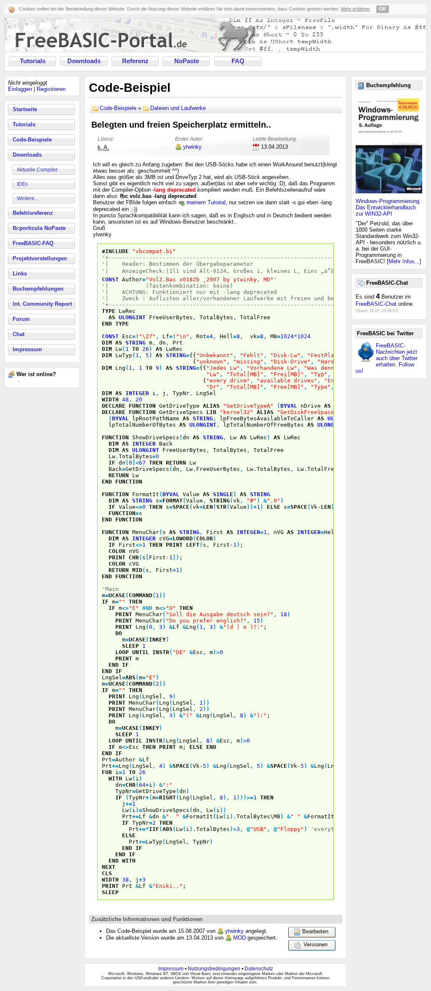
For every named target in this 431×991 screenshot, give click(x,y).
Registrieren (51, 89)
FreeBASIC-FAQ (33, 243)
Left (193, 545)
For (107, 772)
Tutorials (32, 61)
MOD (239, 938)
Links (20, 273)
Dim (107, 342)
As (112, 317)
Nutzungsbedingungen (214, 969)
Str (221, 507)
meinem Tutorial (205, 202)
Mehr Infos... (404, 261)
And (147, 608)
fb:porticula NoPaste (39, 228)
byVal (288, 406)
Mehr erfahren (355, 8)
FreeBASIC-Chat (376, 304)
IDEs (22, 184)
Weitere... (27, 198)
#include (115, 251)
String (135, 342)
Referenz (135, 61)
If (112, 462)
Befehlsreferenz (33, 213)
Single (223, 494)
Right (167, 797)
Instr (160, 652)
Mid (137, 570)
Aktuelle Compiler (37, 170)
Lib (211, 412)
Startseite (25, 109)
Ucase (117, 684)
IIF (154, 829)
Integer (137, 393)
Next (108, 867)
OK (382, 9)
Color (204, 538)
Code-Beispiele (32, 139)
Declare (113, 406)
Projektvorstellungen (40, 258)
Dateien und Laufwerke (178, 108)
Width (110, 399)
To (135, 349)
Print (174, 545)
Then (155, 462)
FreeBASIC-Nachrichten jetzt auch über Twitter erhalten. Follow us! (387, 358)
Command (140, 595)
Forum (21, 319)
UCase (117, 595)
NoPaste (186, 61)
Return (176, 462)
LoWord (183, 538)
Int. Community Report (42, 304)
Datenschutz (259, 969)
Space (181, 507)
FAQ (238, 61)
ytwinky (192, 147)
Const (110, 279)
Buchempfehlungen (38, 289)
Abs (130, 677)
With (115, 778)
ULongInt (132, 317)
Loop (122, 652)
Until (140, 652)
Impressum (27, 349)
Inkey (157, 639)
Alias (211, 406)
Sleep (130, 646)
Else (273, 507)
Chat (18, 334)
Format (172, 500)
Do (118, 633)
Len (208, 507)
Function (142, 406)
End (107, 324)
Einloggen (20, 89)
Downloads (84, 61)
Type (108, 311)
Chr (134, 557)
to (132, 772)
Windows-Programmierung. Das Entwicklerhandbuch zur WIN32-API (388, 207)
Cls (107, 873)
